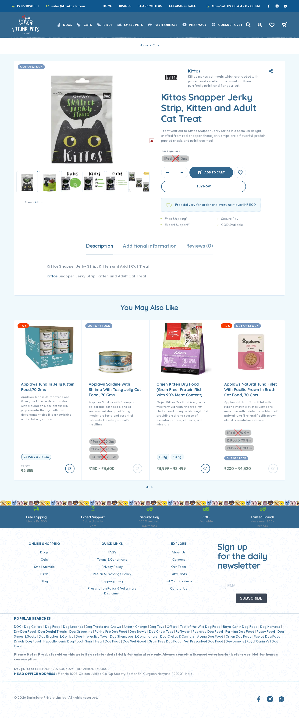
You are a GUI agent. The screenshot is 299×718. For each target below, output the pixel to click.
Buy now (203, 186)
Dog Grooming (80, 631)
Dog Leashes (73, 627)
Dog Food (53, 627)
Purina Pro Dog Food (111, 631)
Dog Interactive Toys (92, 636)
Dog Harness (270, 627)
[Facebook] (268, 6)
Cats (88, 25)
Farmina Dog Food (239, 631)
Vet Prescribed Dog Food (203, 641)
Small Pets (133, 25)
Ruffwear (183, 631)
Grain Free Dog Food (165, 641)
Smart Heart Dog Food (102, 641)
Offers (172, 627)
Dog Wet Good (134, 641)
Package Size (171, 151)
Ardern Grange (135, 627)
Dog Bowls (138, 631)
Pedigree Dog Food (208, 631)
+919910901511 (28, 6)
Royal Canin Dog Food (240, 627)
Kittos (39, 202)
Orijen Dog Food (238, 636)
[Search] (248, 25)
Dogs (67, 25)
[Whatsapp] (285, 6)
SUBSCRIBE (251, 598)
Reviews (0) (199, 245)
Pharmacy (197, 25)
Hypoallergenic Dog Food (63, 641)
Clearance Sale (182, 6)
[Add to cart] (70, 468)
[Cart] (284, 25)
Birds (108, 25)
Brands (125, 6)
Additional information (150, 245)
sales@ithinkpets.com (68, 6)
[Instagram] (277, 6)
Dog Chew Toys (161, 631)
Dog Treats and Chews (103, 627)
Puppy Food (266, 631)
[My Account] (260, 25)
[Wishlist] (272, 25)
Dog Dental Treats (52, 631)
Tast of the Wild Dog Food (200, 627)
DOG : (18, 627)
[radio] (36, 457)
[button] (147, 487)
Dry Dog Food (25, 631)
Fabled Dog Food (267, 636)
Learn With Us (150, 6)
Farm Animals (166, 25)
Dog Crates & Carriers (177, 636)
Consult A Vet (230, 25)
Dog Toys (157, 627)
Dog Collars (33, 627)
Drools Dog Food (27, 641)
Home (107, 6)
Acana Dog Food (210, 636)
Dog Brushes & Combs (55, 636)
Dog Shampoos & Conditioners (134, 636)
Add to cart (214, 170)
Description (99, 245)
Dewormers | (236, 641)
